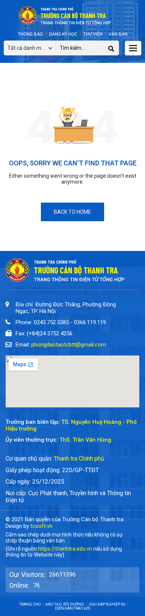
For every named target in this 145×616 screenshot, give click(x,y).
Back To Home (72, 212)
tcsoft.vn (41, 526)
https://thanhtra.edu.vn (65, 549)
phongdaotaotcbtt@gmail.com (68, 344)
